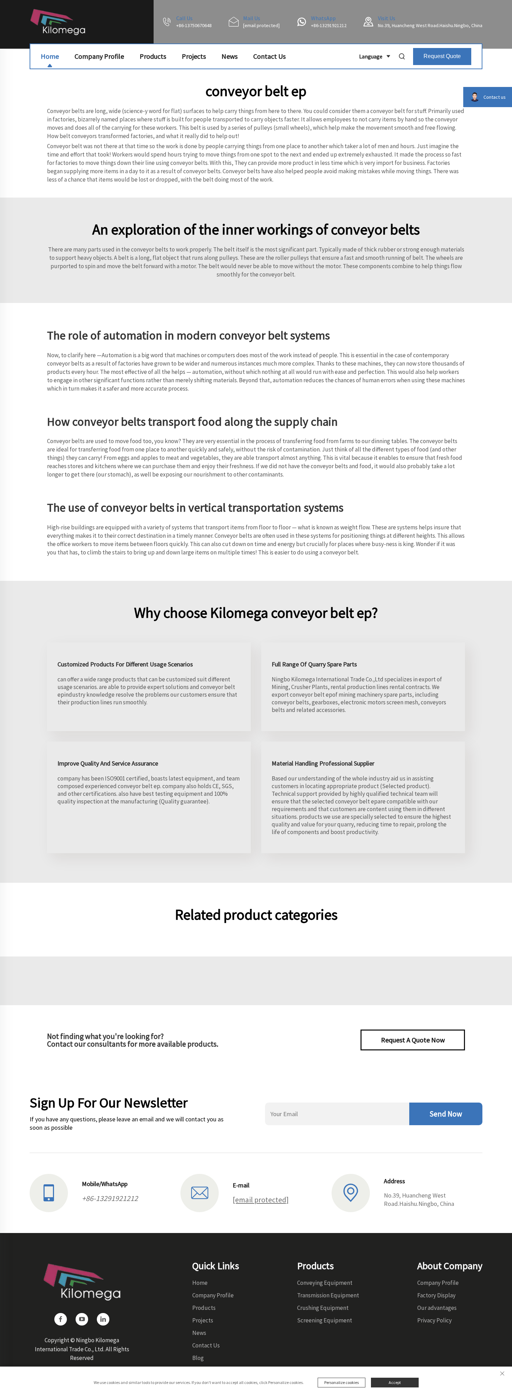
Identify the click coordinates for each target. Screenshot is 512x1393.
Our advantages (437, 1308)
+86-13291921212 (329, 25)
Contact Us (269, 56)
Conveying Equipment (324, 1283)
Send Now (445, 1114)
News (230, 56)
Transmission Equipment (328, 1295)
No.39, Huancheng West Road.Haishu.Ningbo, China (430, 25)
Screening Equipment (324, 1320)
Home (50, 56)
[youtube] (82, 1319)
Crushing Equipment (323, 1308)
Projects (194, 56)
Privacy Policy (434, 1320)
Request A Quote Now (413, 1039)
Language (370, 56)
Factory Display (436, 1295)
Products (153, 56)
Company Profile (99, 56)
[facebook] (60, 1319)
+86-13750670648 (194, 25)
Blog (198, 1358)
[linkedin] (103, 1319)
